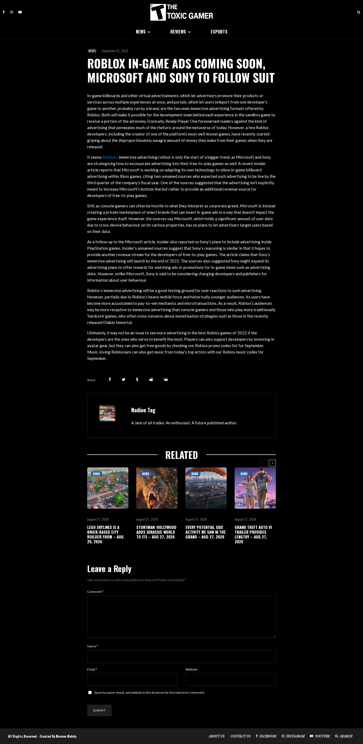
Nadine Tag (143, 410)
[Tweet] (123, 379)
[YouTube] (20, 12)
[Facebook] (3, 12)
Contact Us (241, 736)
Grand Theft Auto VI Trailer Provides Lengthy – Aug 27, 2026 (253, 534)
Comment (95, 592)
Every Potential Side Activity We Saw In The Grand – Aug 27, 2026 (205, 532)
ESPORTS (219, 31)
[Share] (110, 379)
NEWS (141, 31)
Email (92, 669)
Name (92, 646)
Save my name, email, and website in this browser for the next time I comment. (149, 692)
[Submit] (151, 379)
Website (191, 669)
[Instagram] (11, 12)
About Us (217, 736)
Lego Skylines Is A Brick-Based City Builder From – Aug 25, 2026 (105, 534)
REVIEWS (178, 31)
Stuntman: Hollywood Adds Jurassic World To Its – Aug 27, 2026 (156, 532)
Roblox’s (110, 157)
